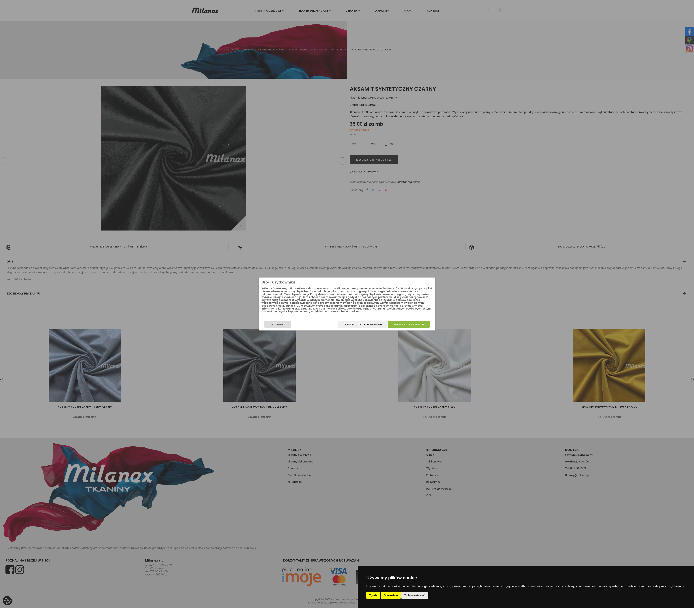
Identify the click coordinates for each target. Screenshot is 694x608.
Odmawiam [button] (391, 595)
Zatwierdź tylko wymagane (362, 324)
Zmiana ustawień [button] (414, 595)
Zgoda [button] (373, 595)
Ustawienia (277, 324)
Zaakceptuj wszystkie (409, 324)
